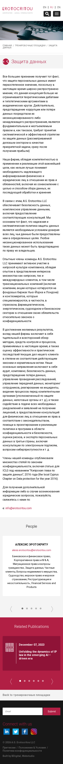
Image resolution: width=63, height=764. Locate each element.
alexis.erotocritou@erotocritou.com (31, 550)
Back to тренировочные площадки (26, 695)
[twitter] (16, 732)
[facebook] (25, 732)
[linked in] (7, 732)
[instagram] (34, 732)
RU (51, 7)
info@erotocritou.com (18, 508)
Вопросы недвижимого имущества (36, 571)
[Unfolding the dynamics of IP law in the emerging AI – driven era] (9, 647)
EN (44, 7)
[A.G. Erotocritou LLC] (17, 8)
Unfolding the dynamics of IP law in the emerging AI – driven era (38, 655)
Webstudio (28, 756)
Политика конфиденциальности (22, 750)
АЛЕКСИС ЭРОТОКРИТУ (31, 544)
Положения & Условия (32, 747)
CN (58, 7)
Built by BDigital (12, 756)
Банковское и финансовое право (31, 556)
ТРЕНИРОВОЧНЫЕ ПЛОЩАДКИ (30, 45)
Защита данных (34, 567)
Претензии (9, 747)
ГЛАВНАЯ (7, 45)
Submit (52, 711)
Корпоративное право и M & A (31, 560)
